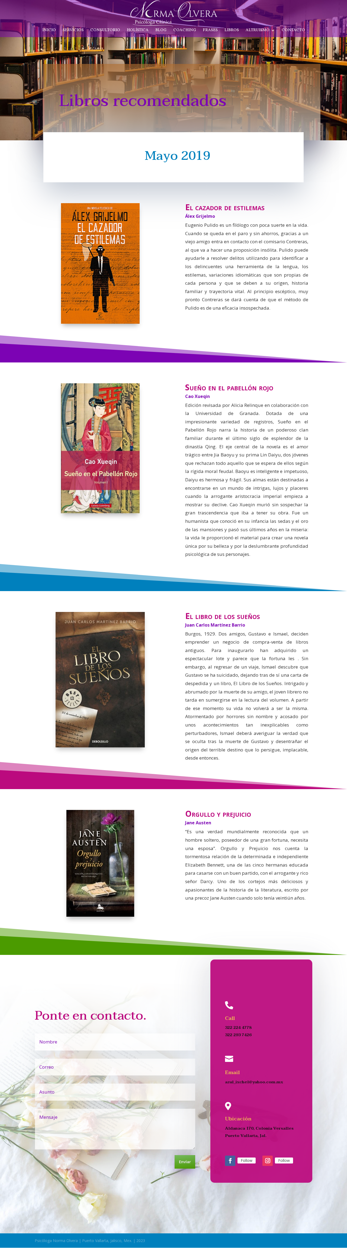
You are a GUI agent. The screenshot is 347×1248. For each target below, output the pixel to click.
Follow (246, 1160)
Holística (138, 30)
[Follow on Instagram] (267, 1161)
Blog (160, 30)
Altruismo (257, 30)
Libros (231, 30)
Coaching (184, 30)
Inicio (49, 30)
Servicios (73, 30)
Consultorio (105, 30)
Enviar (185, 1162)
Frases (210, 30)
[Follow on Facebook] (230, 1161)
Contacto (293, 30)
